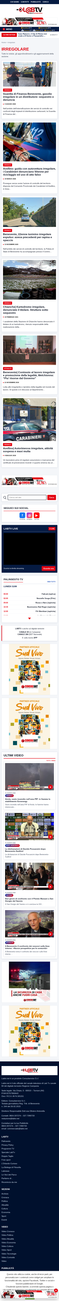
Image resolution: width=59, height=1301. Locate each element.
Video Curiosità (8, 1257)
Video (4, 1261)
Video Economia (9, 1242)
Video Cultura (7, 1246)
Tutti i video (50, 760)
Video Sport (7, 1250)
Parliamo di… (7, 1178)
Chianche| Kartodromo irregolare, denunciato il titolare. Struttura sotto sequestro (25, 309)
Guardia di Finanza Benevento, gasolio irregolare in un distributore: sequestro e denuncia (28, 96)
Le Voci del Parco (9, 1175)
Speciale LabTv (8, 1152)
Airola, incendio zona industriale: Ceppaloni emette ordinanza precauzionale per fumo (32, 35)
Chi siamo (14, 2)
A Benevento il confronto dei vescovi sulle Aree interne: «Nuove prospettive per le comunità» (27, 947)
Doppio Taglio (7, 1156)
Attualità (8, 368)
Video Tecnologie (9, 1254)
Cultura (5, 1209)
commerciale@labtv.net (17, 1129)
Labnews (5, 1171)
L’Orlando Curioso (9, 1163)
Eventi (4, 1220)
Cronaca (7, 90)
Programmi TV (8, 1149)
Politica (5, 1201)
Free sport (6, 1160)
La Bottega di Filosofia (11, 1167)
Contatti (25, 2)
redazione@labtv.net (10, 1118)
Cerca (46, 2)
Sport (4, 1216)
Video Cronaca (8, 1231)
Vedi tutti (51, 581)
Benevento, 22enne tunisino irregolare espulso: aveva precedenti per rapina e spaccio (27, 237)
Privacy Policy (7, 1145)
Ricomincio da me (9, 1182)
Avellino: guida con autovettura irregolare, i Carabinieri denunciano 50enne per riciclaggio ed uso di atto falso (29, 171)
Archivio (5, 1194)
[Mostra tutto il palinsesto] (29, 619)
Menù (7, 29)
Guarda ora (48, 568)
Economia (6, 1212)
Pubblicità (36, 2)
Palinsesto (6, 1141)
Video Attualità (8, 1239)
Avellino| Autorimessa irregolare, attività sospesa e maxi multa (28, 450)
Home (4, 42)
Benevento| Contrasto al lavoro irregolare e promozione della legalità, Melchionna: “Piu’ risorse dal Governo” (29, 375)
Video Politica (7, 1235)
